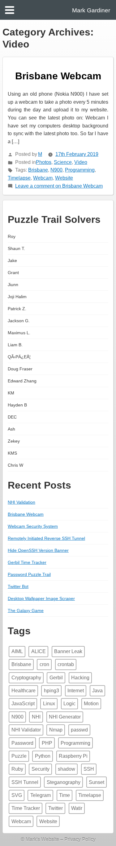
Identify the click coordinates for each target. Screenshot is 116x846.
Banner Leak (68, 651)
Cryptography (26, 677)
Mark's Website (42, 839)
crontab (66, 664)
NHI (36, 716)
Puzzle (19, 756)
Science (63, 162)
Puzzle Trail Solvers (54, 219)
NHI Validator (26, 729)
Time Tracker (25, 808)
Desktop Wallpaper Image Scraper (41, 598)
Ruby (17, 769)
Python (42, 756)
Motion (91, 703)
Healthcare (23, 690)
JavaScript (23, 703)
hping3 (51, 690)
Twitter (55, 808)
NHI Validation (21, 502)
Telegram (40, 795)
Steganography (63, 782)
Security (40, 769)
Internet (75, 690)
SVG (16, 795)
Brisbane (38, 170)
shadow (66, 769)
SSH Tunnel (24, 782)
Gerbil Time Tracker (27, 562)
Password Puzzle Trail (29, 574)
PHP (47, 743)
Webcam (43, 178)
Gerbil (56, 677)
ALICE (38, 651)
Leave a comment (59, 186)
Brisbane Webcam (58, 75)
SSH (89, 769)
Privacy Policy (80, 839)
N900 (56, 170)
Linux (49, 703)
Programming (80, 170)
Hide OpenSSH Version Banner (38, 550)
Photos (43, 162)
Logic (69, 703)
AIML (17, 651)
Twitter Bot (18, 586)
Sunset (96, 782)
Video (80, 162)
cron (44, 664)
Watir (76, 808)
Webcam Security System (33, 526)
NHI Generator (65, 716)
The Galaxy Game (26, 610)
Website (64, 178)
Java (97, 690)
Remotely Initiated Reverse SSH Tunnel (46, 538)
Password (22, 743)
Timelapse (19, 178)
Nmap (55, 729)
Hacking (80, 677)
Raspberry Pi (73, 756)
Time (64, 795)
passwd (79, 729)
